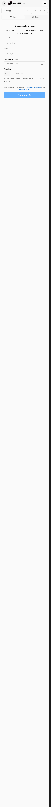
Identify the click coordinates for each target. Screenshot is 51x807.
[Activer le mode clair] (4, 3)
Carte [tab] (37, 17)
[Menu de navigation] (44, 3)
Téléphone (8, 69)
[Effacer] (27, 10)
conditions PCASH (24, 89)
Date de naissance (11, 59)
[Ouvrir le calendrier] (42, 63)
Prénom (7, 38)
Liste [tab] (14, 17)
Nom (6, 49)
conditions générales (33, 87)
